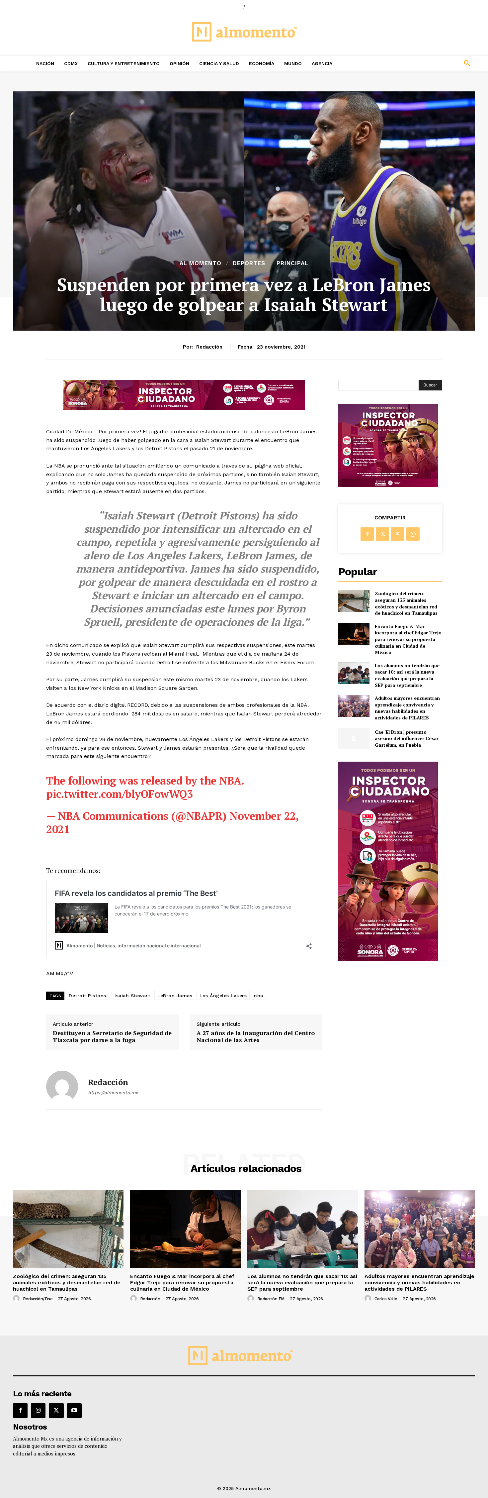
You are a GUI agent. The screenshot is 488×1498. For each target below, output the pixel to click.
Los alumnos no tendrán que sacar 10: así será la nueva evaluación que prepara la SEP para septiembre (407, 675)
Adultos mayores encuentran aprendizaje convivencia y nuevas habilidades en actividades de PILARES (407, 708)
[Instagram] (38, 1410)
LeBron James (174, 995)
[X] (382, 534)
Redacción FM (271, 1298)
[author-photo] (17, 1298)
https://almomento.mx (113, 1092)
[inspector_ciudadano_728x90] (184, 408)
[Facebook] (367, 534)
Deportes (249, 263)
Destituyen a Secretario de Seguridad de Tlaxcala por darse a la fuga (112, 1036)
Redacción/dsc (37, 1298)
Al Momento (200, 263)
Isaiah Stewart (132, 995)
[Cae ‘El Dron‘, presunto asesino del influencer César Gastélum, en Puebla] (353, 738)
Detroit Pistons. (88, 995)
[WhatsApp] (413, 534)
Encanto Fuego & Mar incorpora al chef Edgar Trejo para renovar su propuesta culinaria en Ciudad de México (408, 639)
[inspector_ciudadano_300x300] (388, 485)
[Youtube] (74, 1410)
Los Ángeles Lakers (223, 995)
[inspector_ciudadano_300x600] (388, 959)
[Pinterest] (397, 534)
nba (258, 995)
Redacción (209, 347)
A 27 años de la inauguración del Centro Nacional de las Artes (256, 1036)
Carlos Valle (385, 1298)
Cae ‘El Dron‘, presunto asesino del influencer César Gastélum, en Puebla (407, 738)
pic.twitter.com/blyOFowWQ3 (119, 794)
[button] (423, 63)
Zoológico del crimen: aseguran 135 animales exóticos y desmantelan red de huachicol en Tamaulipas (406, 603)
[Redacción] (62, 1087)
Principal (292, 263)
